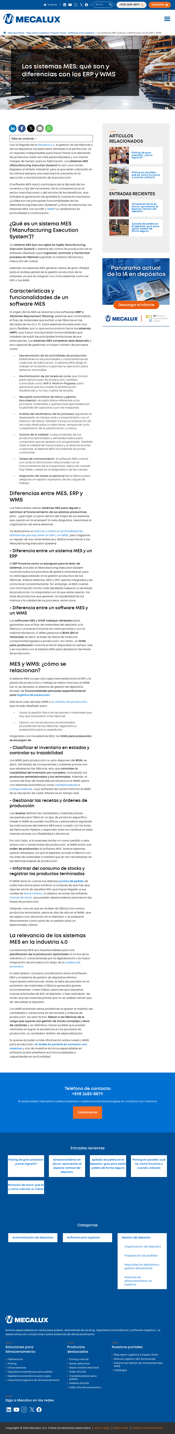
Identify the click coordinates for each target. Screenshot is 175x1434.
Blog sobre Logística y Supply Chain (136, 1355)
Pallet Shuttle (77, 1372)
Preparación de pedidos (141, 1255)
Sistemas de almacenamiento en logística (138, 1281)
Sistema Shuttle (79, 1383)
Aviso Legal (102, 1428)
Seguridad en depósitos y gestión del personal (141, 1267)
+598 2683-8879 (87, 1094)
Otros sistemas (17, 1368)
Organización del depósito (142, 1246)
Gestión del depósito (136, 1237)
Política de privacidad (147, 1428)
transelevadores (66, 785)
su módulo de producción (69, 702)
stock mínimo (33, 893)
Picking (12, 1364)
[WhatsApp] (40, 130)
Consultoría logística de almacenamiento (33, 1380)
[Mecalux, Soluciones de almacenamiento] (31, 25)
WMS (50, 209)
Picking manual (79, 1359)
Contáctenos (87, 1112)
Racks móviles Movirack (84, 1368)
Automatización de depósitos (32, 1237)
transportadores (21, 789)
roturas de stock (21, 897)
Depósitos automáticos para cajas (29, 1376)
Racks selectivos (79, 1364)
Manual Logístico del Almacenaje (135, 1359)
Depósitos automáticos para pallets (30, 1372)
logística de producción (33, 695)
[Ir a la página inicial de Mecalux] (4, 33)
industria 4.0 (46, 145)
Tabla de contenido (22, 138)
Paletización (15, 1359)
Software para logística (83, 1237)
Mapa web (120, 1428)
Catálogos (120, 1370)
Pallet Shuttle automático (85, 1388)
